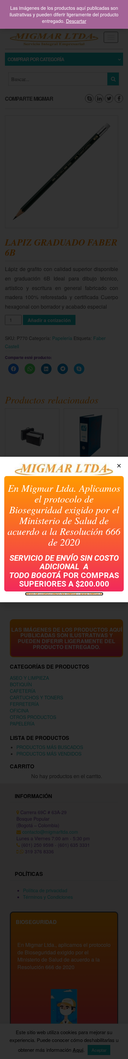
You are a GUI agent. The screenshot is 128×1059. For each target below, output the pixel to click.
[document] (64, 529)
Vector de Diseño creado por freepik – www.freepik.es (64, 594)
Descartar (76, 21)
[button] (119, 465)
